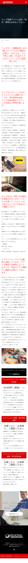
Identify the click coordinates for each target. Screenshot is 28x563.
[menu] (26, 2)
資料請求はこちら (14, 514)
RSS (14, 549)
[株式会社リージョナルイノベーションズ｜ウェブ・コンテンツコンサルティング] (7, 2)
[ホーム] (2, 40)
